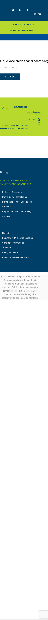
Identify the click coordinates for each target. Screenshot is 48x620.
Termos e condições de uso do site (20, 280)
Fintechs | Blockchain (12, 192)
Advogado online (10, 252)
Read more (10, 77)
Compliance (7, 217)
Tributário (6, 248)
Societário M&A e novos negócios (17, 238)
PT (35, 14)
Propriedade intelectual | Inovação (17, 212)
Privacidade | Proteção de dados (17, 202)
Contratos (6, 233)
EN (39, 14)
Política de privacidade (15, 284)
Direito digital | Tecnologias (14, 197)
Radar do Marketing (29, 298)
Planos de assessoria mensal (15, 257)
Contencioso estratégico (13, 243)
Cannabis (6, 207)
